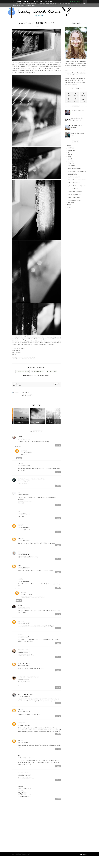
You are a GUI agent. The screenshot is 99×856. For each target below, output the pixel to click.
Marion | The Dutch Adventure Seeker (31, 479)
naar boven (83, 854)
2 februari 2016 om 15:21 (23, 665)
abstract (29, 375)
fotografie (42, 375)
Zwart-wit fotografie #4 (18, 421)
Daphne (20, 579)
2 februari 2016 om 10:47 (23, 652)
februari (70, 163)
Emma (20, 565)
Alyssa (20, 634)
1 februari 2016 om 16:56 (23, 608)
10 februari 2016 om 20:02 (24, 758)
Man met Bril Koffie (73, 188)
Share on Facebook (23, 371)
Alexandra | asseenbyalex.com (28, 677)
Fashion (41, 1)
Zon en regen (71, 165)
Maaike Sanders (23, 650)
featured (34, 375)
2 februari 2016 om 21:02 (24, 725)
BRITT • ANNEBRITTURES (25, 694)
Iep (19, 492)
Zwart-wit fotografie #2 (51, 421)
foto (38, 375)
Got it (84, 3)
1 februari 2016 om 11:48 (23, 540)
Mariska (20, 463)
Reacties (19, 446)
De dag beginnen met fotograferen (77, 171)
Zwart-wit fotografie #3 (34, 421)
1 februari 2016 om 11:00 (23, 527)
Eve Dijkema (22, 723)
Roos (19, 755)
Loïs (19, 552)
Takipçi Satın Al (22, 793)
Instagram (83, 95)
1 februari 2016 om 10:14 (23, 481)
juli (69, 152)
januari (70, 202)
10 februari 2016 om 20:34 (24, 775)
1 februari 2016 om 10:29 (23, 494)
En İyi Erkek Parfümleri (24, 794)
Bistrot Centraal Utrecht (74, 197)
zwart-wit (47, 375)
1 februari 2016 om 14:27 (23, 554)
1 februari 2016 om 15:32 (23, 567)
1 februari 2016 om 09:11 (23, 439)
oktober (70, 148)
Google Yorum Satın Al (24, 796)
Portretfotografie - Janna (74, 194)
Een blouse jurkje (72, 174)
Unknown (25, 392)
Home (13, 1)
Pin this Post (53, 371)
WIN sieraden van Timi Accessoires (77, 180)
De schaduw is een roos (74, 177)
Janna (20, 436)
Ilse (19, 511)
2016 (68, 145)
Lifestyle (34, 1)
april (69, 159)
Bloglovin (76, 101)
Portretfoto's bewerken (77, 110)
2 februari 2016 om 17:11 (23, 679)
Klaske (20, 605)
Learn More (77, 3)
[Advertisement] (76, 219)
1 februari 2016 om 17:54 (23, 623)
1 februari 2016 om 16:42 (26, 452)
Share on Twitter (39, 371)
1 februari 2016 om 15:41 (23, 581)
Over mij (19, 1)
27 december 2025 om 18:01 (24, 788)
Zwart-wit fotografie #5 (74, 200)
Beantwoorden (58, 445)
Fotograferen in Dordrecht (75, 191)
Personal (26, 1)
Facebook (69, 95)
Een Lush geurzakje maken (75, 168)
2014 (68, 207)
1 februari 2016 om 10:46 (23, 513)
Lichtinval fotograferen (74, 183)
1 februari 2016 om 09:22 (24, 465)
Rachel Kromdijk (23, 663)
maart (69, 161)
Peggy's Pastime (23, 773)
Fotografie (48, 1)
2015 (68, 204)
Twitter (76, 95)
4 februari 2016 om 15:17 (23, 742)
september (71, 150)
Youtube (83, 101)
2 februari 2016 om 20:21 (24, 711)
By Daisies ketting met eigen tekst (77, 186)
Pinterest (69, 101)
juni (69, 154)
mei (69, 156)
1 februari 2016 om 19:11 (23, 636)
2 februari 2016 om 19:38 (23, 696)
